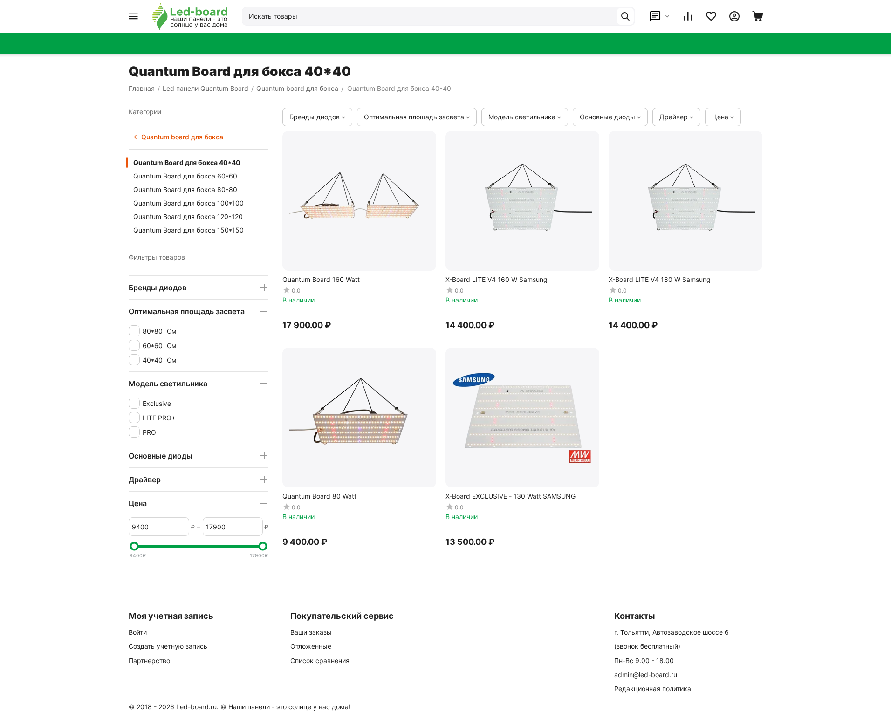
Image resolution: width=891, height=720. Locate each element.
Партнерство (149, 661)
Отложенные (310, 646)
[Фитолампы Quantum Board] (190, 16)
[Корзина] (757, 16)
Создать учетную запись (168, 646)
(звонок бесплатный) (647, 646)
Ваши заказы (311, 632)
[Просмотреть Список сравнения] (688, 16)
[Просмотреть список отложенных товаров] (711, 16)
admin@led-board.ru (645, 675)
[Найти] (625, 16)
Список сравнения (320, 661)
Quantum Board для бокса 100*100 (188, 203)
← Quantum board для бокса (178, 137)
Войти (138, 632)
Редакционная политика (652, 689)
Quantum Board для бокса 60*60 (185, 176)
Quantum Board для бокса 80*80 (185, 189)
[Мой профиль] (734, 16)
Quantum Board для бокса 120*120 (188, 216)
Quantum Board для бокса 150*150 (188, 230)
